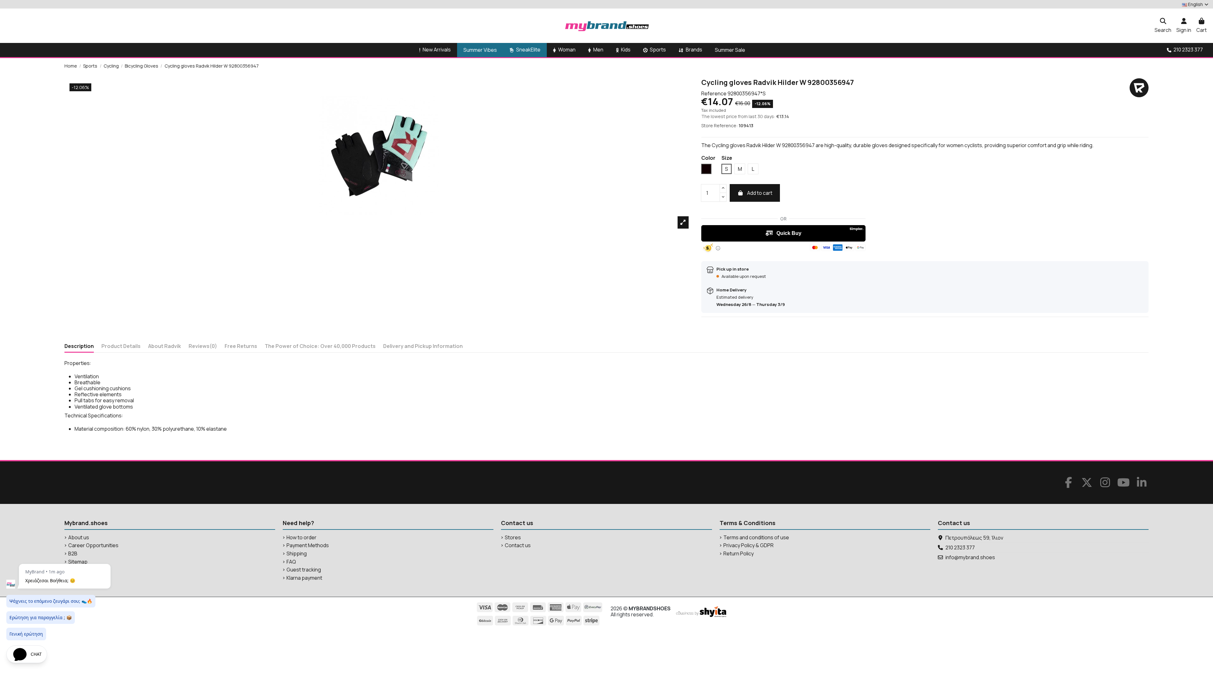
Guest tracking (304, 570)
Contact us (518, 545)
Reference (714, 94)
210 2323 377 (960, 547)
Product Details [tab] (121, 346)
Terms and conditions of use (756, 538)
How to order (302, 538)
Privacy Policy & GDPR (748, 545)
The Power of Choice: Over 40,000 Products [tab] (320, 346)
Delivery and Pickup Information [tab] (423, 346)
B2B (72, 554)
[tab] (203, 347)
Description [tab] (79, 346)
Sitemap (78, 562)
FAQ (291, 562)
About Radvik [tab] (164, 346)
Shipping (297, 554)
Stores (513, 538)
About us (78, 538)
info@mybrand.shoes (970, 557)
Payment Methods (308, 545)
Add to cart (759, 192)
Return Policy (738, 554)
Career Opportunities (93, 545)
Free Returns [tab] (241, 346)
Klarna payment (304, 578)
